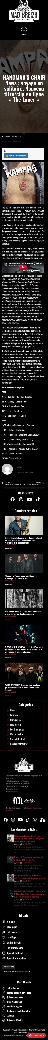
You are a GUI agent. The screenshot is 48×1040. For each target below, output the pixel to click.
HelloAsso (14, 791)
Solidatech (14, 789)
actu (17, 844)
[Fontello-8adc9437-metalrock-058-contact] (35, 820)
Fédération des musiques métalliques (17, 971)
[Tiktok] (27, 820)
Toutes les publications (25, 472)
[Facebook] (12, 499)
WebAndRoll (30, 1032)
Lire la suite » (8, 549)
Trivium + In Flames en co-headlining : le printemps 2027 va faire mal (21, 577)
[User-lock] (42, 820)
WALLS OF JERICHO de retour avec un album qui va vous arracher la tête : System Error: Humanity (22, 687)
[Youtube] (29, 499)
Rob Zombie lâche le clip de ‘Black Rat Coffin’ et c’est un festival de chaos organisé (23, 612)
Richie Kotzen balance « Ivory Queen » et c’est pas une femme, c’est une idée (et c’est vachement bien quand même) (23, 540)
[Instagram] (21, 499)
